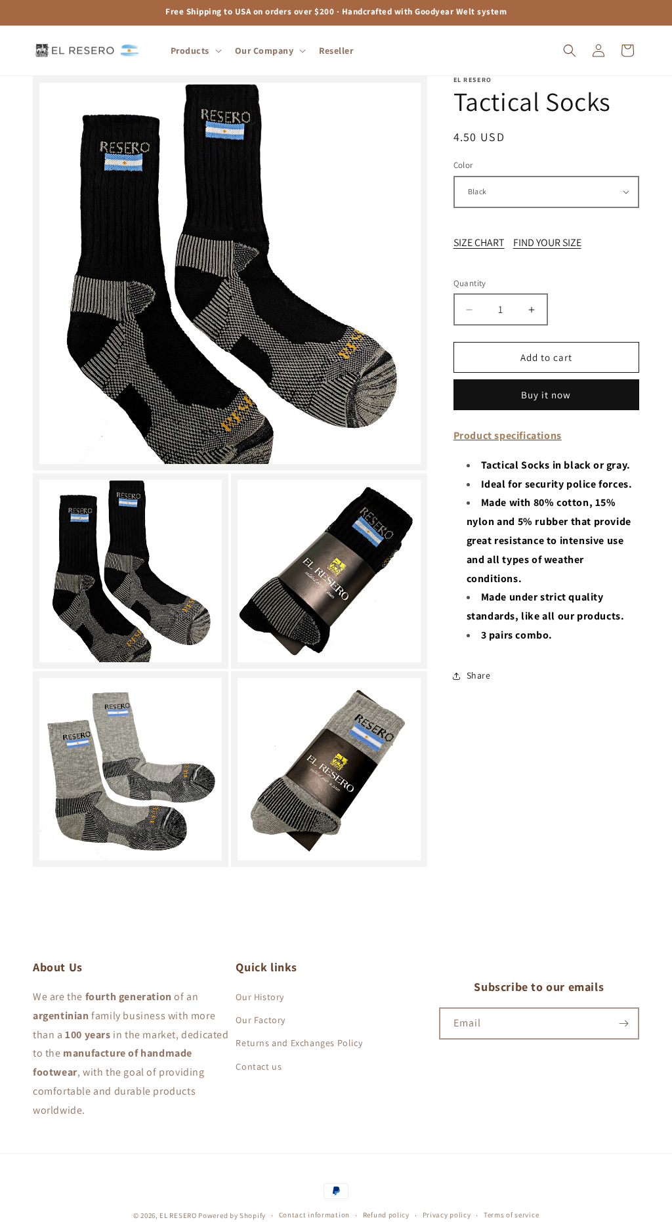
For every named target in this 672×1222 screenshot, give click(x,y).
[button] (195, 50)
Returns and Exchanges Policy (299, 1043)
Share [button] (479, 675)
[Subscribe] (623, 1023)
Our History (260, 997)
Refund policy (386, 1214)
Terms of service (511, 1214)
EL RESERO (177, 1215)
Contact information (314, 1214)
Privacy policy (447, 1214)
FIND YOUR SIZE (547, 242)
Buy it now (546, 395)
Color (463, 165)
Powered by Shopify (232, 1215)
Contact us (259, 1066)
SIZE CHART (479, 242)
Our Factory (260, 1020)
